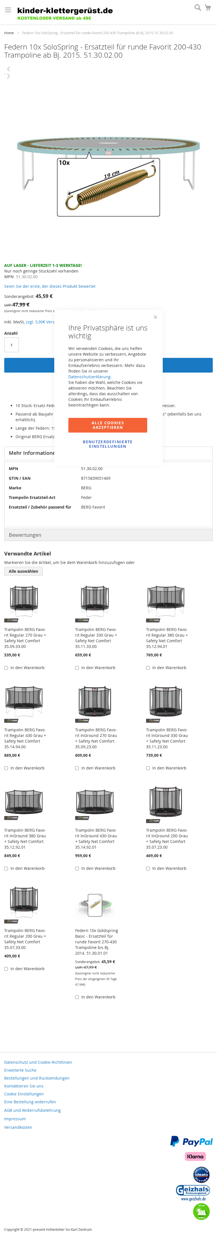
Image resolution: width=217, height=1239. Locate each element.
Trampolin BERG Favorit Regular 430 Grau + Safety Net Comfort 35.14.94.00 (25, 738)
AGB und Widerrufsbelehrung (32, 1110)
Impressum (15, 1118)
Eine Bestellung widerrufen (30, 1101)
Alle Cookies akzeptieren (108, 425)
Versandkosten (18, 1127)
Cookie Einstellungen (24, 1094)
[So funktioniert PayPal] (191, 1145)
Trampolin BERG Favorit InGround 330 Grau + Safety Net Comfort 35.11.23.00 (167, 738)
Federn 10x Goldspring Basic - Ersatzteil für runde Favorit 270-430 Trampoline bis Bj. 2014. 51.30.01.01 (96, 942)
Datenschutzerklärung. (90, 376)
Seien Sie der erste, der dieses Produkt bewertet (50, 286)
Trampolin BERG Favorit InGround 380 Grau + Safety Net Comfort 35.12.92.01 (25, 838)
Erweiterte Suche (20, 1070)
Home (9, 33)
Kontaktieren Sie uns (24, 1086)
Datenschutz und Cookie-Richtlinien (38, 1062)
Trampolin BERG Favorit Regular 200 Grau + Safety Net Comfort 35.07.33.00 (25, 939)
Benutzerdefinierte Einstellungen (108, 444)
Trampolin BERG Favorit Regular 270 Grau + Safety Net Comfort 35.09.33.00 (25, 638)
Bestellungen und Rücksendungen (37, 1078)
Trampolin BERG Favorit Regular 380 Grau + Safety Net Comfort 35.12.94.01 (167, 638)
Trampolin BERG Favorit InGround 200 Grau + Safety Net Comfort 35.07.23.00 (167, 838)
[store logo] (68, 12)
